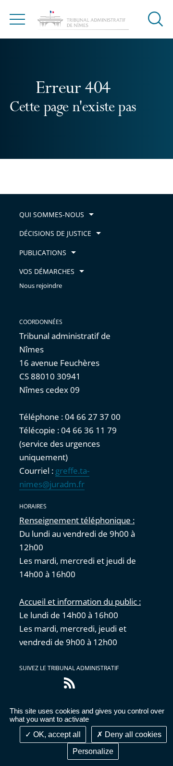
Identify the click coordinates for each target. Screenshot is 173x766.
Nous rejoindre (40, 286)
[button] (155, 18)
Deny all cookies (132, 734)
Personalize (93, 751)
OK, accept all (56, 734)
